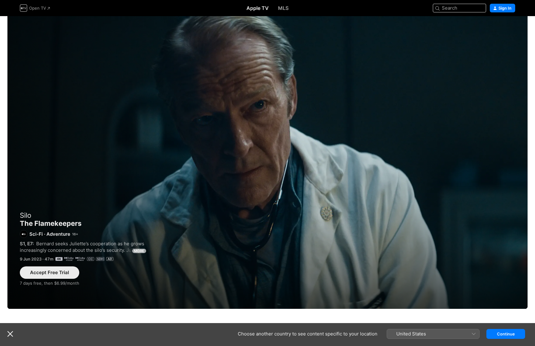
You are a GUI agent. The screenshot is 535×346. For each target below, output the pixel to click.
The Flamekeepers (267, 162)
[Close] (10, 334)
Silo (25, 215)
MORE (139, 251)
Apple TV (257, 8)
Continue (506, 333)
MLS (283, 8)
